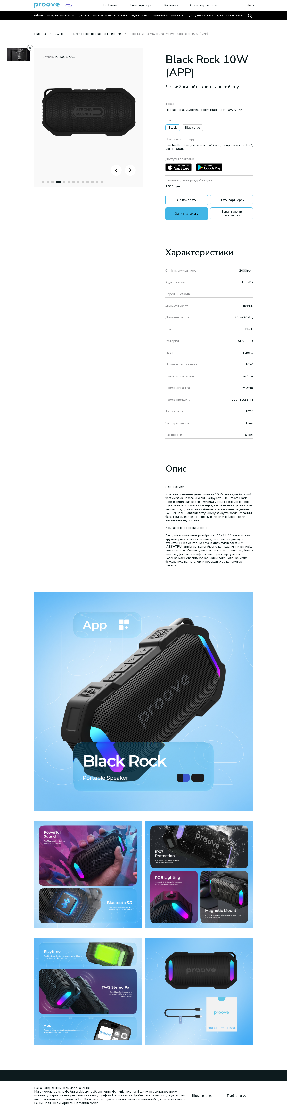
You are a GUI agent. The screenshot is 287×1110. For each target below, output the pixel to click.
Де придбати (187, 200)
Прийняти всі (237, 1095)
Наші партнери (141, 5)
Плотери (83, 15)
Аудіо (135, 15)
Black (173, 127)
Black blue (192, 127)
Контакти (171, 5)
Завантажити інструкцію (231, 214)
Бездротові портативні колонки (97, 34)
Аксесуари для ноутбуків (110, 15)
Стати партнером (203, 5)
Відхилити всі (202, 1095)
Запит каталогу (186, 213)
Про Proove (109, 5)
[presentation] (116, 170)
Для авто (177, 15)
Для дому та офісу (201, 15)
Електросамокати (229, 15)
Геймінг (39, 15)
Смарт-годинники (155, 15)
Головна (40, 34)
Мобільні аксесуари (60, 15)
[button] (43, 182)
